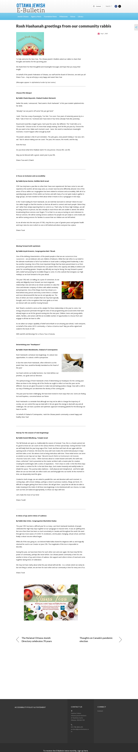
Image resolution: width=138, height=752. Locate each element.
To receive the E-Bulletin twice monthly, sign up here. (65, 751)
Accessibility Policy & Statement (30, 707)
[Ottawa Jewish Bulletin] (31, 5)
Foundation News (50, 16)
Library (80, 16)
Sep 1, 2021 (104, 34)
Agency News (36, 16)
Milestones (63, 16)
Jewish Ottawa (22, 16)
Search (108, 6)
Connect (98, 6)
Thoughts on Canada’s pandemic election (96, 639)
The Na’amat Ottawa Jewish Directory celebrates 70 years (37, 639)
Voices (72, 16)
